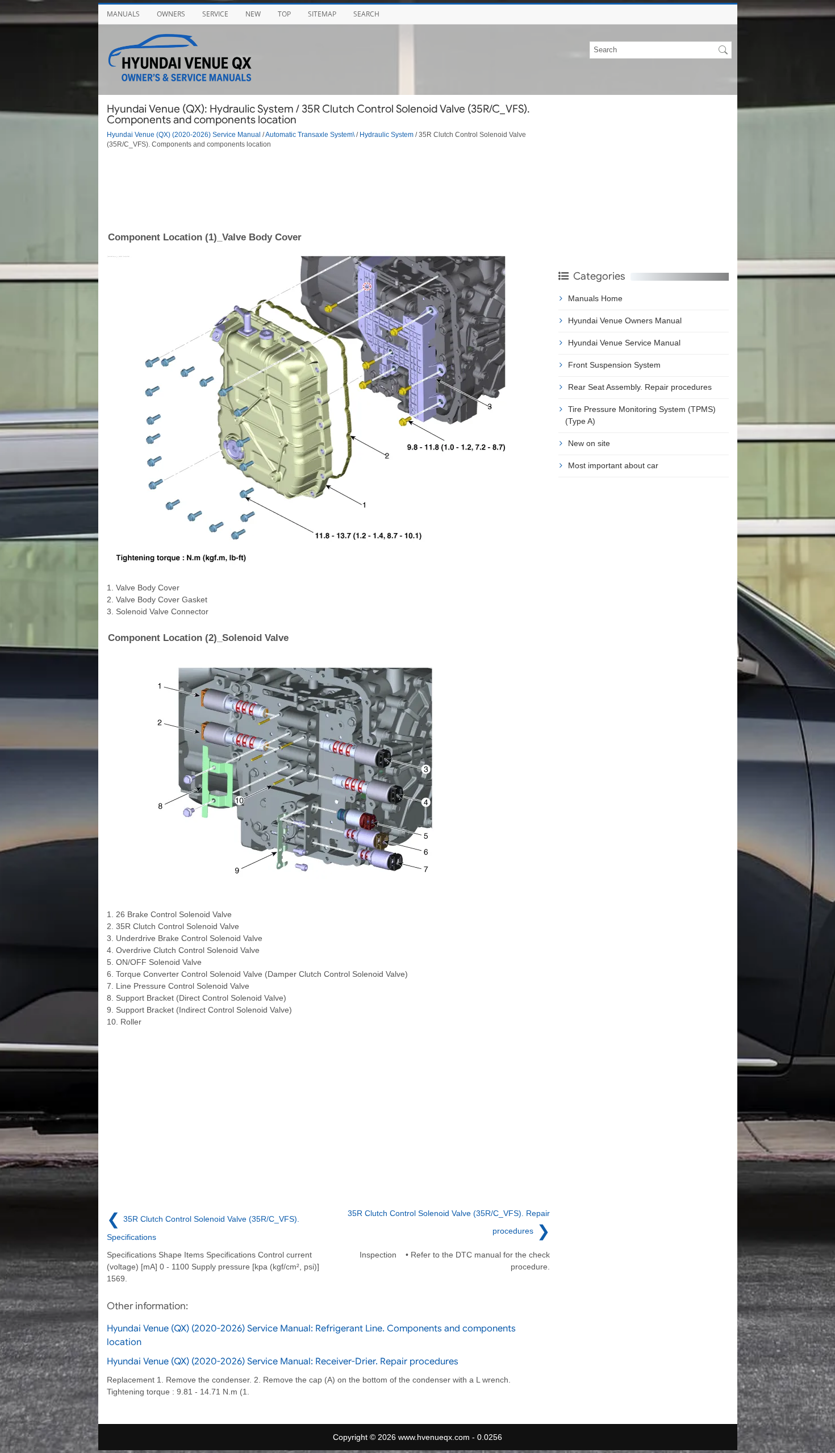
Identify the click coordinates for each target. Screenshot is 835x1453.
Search (366, 14)
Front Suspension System (614, 364)
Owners (171, 14)
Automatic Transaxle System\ (309, 134)
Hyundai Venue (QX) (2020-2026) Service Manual (184, 134)
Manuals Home (595, 298)
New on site (589, 443)
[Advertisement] (328, 189)
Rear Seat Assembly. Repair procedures (640, 387)
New (253, 14)
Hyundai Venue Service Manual (624, 342)
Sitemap (322, 14)
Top (284, 14)
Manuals (123, 14)
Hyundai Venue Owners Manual (625, 320)
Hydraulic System (387, 134)
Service (215, 14)
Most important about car (613, 465)
